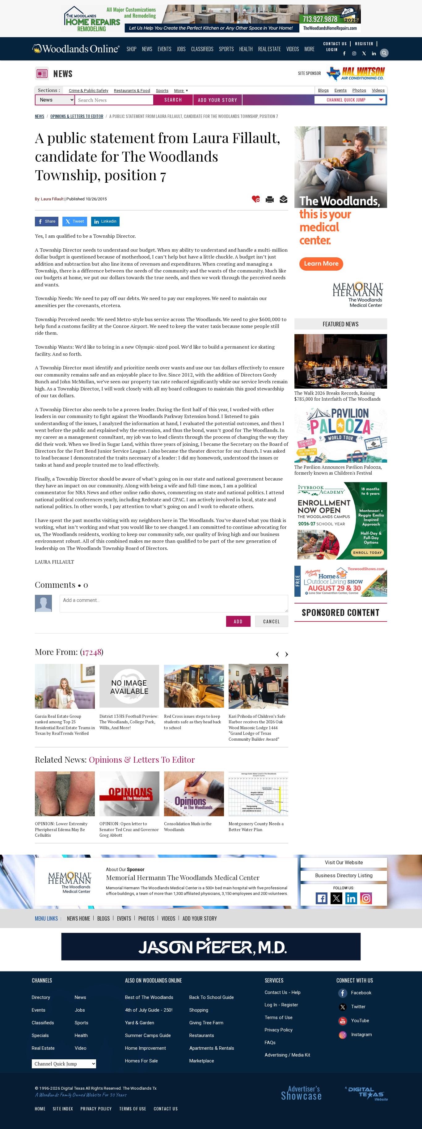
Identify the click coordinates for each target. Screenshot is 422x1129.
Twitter (358, 1006)
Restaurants (201, 1035)
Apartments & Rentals (211, 1048)
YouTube (360, 1020)
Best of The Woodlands (149, 997)
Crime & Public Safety (88, 90)
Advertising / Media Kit (287, 1055)
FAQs (270, 1042)
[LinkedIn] (374, 53)
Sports (226, 49)
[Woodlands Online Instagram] (354, 53)
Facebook (361, 993)
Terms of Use (279, 1017)
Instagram (361, 1034)
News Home (78, 918)
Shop (132, 49)
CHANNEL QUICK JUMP (346, 100)
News (147, 49)
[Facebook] (344, 53)
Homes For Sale (141, 1061)
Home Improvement (145, 1048)
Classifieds (202, 49)
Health (246, 49)
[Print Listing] (269, 199)
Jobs (181, 49)
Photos (359, 90)
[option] (67, 702)
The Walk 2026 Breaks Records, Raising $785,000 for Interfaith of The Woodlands (337, 396)
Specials (40, 1035)
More (309, 49)
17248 (91, 651)
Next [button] (287, 654)
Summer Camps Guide (148, 1035)
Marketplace (201, 1061)
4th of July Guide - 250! (148, 1010)
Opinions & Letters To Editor (142, 759)
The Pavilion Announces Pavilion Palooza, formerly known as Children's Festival (338, 470)
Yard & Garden (139, 1023)
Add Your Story (217, 100)
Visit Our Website (344, 862)
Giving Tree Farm (206, 1023)
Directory (41, 997)
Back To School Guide (211, 997)
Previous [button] (277, 654)
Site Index (63, 1108)
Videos (292, 49)
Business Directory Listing (344, 875)
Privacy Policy (279, 1030)
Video (81, 1048)
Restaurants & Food (132, 90)
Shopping (198, 1010)
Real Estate (269, 49)
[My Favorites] (255, 199)
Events (164, 49)
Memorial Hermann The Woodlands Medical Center (183, 877)
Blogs (323, 90)
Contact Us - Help (283, 992)
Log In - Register (281, 1005)
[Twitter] (364, 53)
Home (40, 1108)
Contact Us (166, 1108)
